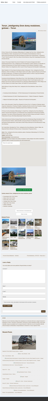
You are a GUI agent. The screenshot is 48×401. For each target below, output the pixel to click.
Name (4, 286)
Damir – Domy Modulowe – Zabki (8, 355)
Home (14, 2)
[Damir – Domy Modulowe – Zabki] (24, 353)
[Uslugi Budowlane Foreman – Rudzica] (24, 372)
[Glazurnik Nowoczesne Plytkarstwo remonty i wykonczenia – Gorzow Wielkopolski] (24, 386)
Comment (5, 268)
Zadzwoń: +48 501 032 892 (24, 189)
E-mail (4, 291)
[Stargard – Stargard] (24, 376)
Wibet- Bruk (4, 2)
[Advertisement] (24, 13)
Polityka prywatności (41, 2)
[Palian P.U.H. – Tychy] (24, 367)
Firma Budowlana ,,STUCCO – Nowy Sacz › (36, 255)
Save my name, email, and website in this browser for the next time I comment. (20, 302)
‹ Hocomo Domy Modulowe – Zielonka (11, 255)
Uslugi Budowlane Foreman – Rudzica (9, 374)
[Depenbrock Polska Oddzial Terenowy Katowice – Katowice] (24, 342)
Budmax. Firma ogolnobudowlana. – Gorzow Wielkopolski (12, 392)
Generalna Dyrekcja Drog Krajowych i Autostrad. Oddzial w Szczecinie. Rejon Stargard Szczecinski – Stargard (21, 360)
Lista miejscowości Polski (29, 2)
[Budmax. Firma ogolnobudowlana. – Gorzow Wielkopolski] (24, 390)
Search (43, 311)
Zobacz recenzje (24, 214)
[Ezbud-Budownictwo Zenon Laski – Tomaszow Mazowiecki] (24, 363)
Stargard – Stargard (6, 378)
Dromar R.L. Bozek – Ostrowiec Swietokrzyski (10, 383)
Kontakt (19, 2)
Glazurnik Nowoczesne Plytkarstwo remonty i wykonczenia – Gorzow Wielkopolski (16, 387)
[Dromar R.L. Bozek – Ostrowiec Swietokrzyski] (24, 381)
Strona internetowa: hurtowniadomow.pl (24, 210)
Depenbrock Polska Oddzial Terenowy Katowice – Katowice (13, 351)
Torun (45, 30)
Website (4, 296)
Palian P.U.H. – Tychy (6, 369)
